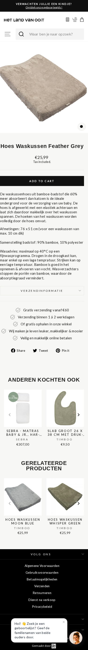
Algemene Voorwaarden (42, 566)
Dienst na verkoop (41, 600)
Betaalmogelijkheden (42, 579)
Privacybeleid (42, 606)
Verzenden (42, 586)
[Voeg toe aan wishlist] (5, 388)
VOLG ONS (41, 554)
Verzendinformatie (42, 290)
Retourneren (42, 593)
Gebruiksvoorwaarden (42, 572)
